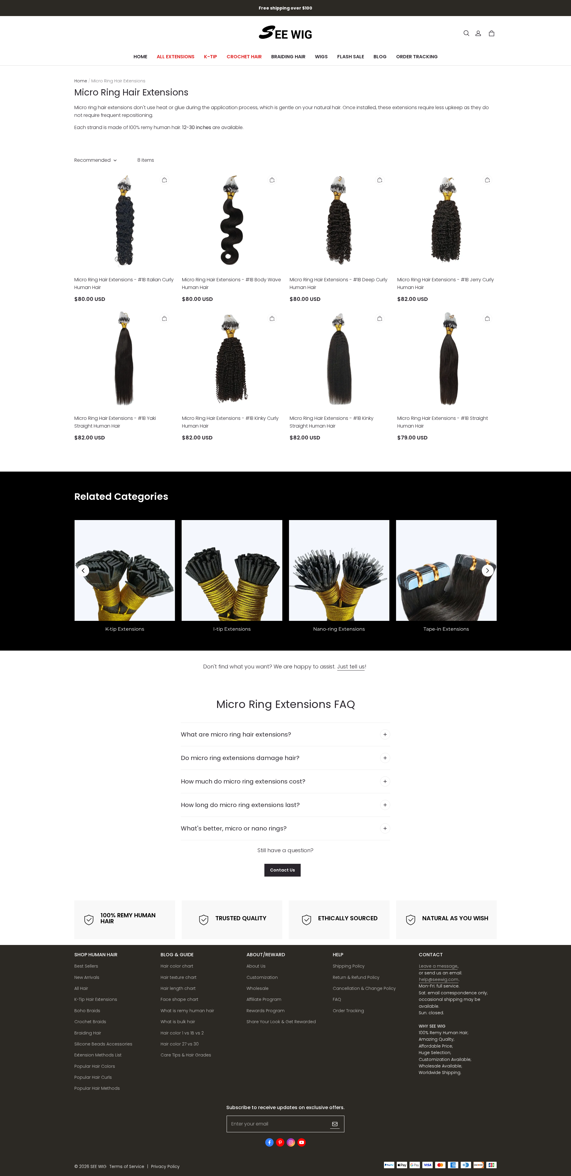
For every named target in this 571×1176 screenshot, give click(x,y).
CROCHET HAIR (244, 56)
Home (80, 81)
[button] (466, 33)
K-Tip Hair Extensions (95, 999)
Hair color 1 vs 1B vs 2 (182, 1033)
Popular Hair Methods (97, 1088)
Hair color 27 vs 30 (180, 1044)
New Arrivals (86, 977)
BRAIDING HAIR (288, 56)
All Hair (81, 988)
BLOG (380, 56)
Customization (262, 977)
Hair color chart (177, 966)
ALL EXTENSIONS (175, 56)
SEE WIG (98, 1166)
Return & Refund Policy (356, 977)
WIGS (321, 56)
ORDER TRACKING (417, 56)
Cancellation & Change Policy (364, 988)
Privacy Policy (165, 1166)
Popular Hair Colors (94, 1066)
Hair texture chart (179, 977)
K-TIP (210, 56)
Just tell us (351, 666)
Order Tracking (348, 1011)
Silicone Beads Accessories (103, 1044)
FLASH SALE (350, 56)
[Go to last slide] (83, 571)
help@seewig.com (438, 979)
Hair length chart (178, 988)
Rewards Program (266, 1011)
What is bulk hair (178, 1022)
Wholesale (258, 988)
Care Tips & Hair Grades (186, 1055)
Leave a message (438, 966)
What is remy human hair (187, 1011)
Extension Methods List (98, 1055)
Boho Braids (87, 1011)
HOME (140, 56)
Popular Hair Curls (93, 1077)
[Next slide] (488, 571)
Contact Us (282, 870)
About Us (256, 966)
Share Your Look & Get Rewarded (281, 1022)
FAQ (337, 999)
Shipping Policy (349, 966)
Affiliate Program (264, 999)
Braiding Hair (87, 1033)
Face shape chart (179, 999)
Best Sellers (86, 966)
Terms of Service (126, 1166)
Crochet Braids (90, 1022)
